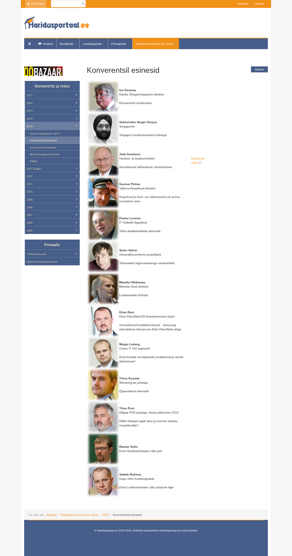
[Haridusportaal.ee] (56, 22)
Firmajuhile (119, 43)
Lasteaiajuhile (92, 43)
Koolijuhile (67, 43)
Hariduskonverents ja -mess (155, 43)
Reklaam (243, 3)
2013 (105, 514)
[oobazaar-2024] (43, 71)
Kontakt (259, 3)
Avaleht (48, 43)
